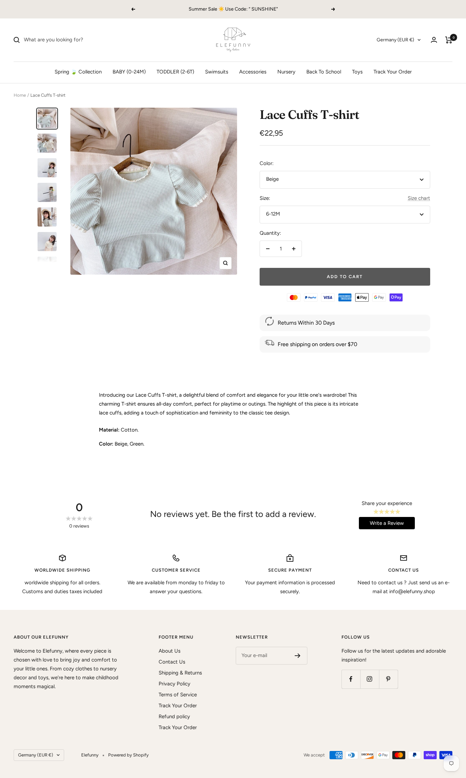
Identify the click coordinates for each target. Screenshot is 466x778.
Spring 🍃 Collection (78, 72)
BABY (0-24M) (129, 72)
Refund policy (174, 716)
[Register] (298, 655)
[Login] (434, 40)
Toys (357, 72)
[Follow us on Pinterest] (388, 679)
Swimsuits (216, 72)
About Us (169, 651)
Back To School (323, 72)
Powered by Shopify (128, 754)
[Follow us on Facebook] (350, 679)
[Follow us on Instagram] (369, 679)
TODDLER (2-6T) (175, 72)
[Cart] (448, 40)
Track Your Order (393, 72)
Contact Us (172, 662)
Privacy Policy (174, 684)
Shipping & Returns (180, 673)
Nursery (286, 72)
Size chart (419, 198)
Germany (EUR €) (395, 40)
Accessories (252, 72)
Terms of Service (178, 695)
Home (20, 95)
